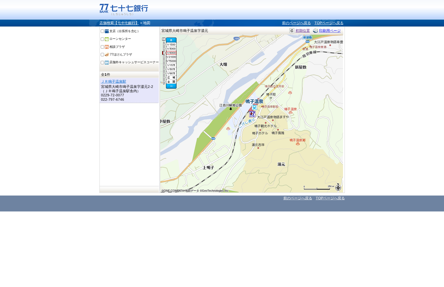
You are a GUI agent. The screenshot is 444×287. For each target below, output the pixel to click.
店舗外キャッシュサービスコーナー (134, 62)
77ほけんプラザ (120, 54)
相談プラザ (117, 47)
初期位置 (302, 31)
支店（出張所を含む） (124, 31)
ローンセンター (120, 39)
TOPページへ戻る (329, 23)
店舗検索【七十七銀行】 (119, 23)
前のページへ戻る (296, 23)
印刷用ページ (330, 31)
